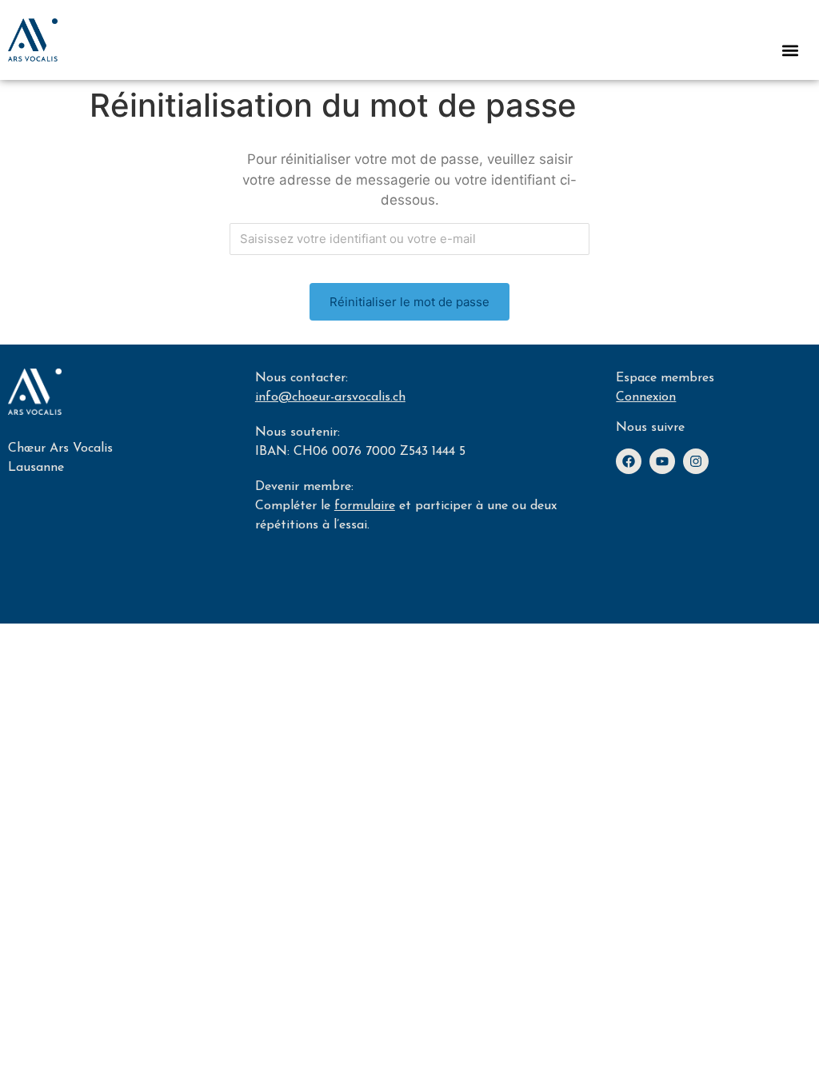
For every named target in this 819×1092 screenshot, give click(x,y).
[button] (790, 50)
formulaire (364, 506)
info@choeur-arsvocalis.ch (330, 397)
